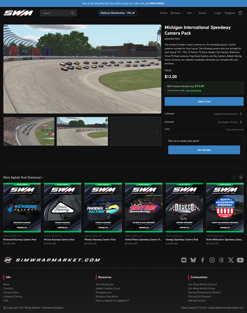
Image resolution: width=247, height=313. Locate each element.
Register (230, 13)
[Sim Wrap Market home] (18, 13)
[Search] (72, 13)
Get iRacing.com (105, 284)
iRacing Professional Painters (204, 292)
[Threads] (221, 260)
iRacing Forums (197, 300)
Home (163, 13)
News (6, 284)
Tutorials (8, 288)
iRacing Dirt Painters (199, 296)
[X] (231, 260)
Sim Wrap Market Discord (202, 284)
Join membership (193, 90)
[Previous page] (234, 177)
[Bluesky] (193, 260)
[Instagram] (212, 260)
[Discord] (183, 260)
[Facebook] (202, 260)
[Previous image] (10, 69)
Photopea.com (104, 292)
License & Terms (12, 296)
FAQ (5, 300)
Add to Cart (204, 101)
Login (218, 13)
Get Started (204, 150)
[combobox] (58, 13)
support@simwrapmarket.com (226, 307)
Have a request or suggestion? (113, 300)
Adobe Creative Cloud (108, 288)
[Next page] (241, 177)
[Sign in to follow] (241, 114)
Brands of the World (107, 296)
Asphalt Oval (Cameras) (225, 113)
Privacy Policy (11, 292)
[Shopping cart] (240, 13)
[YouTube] (240, 260)
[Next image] (155, 69)
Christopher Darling (227, 122)
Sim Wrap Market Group (201, 288)
